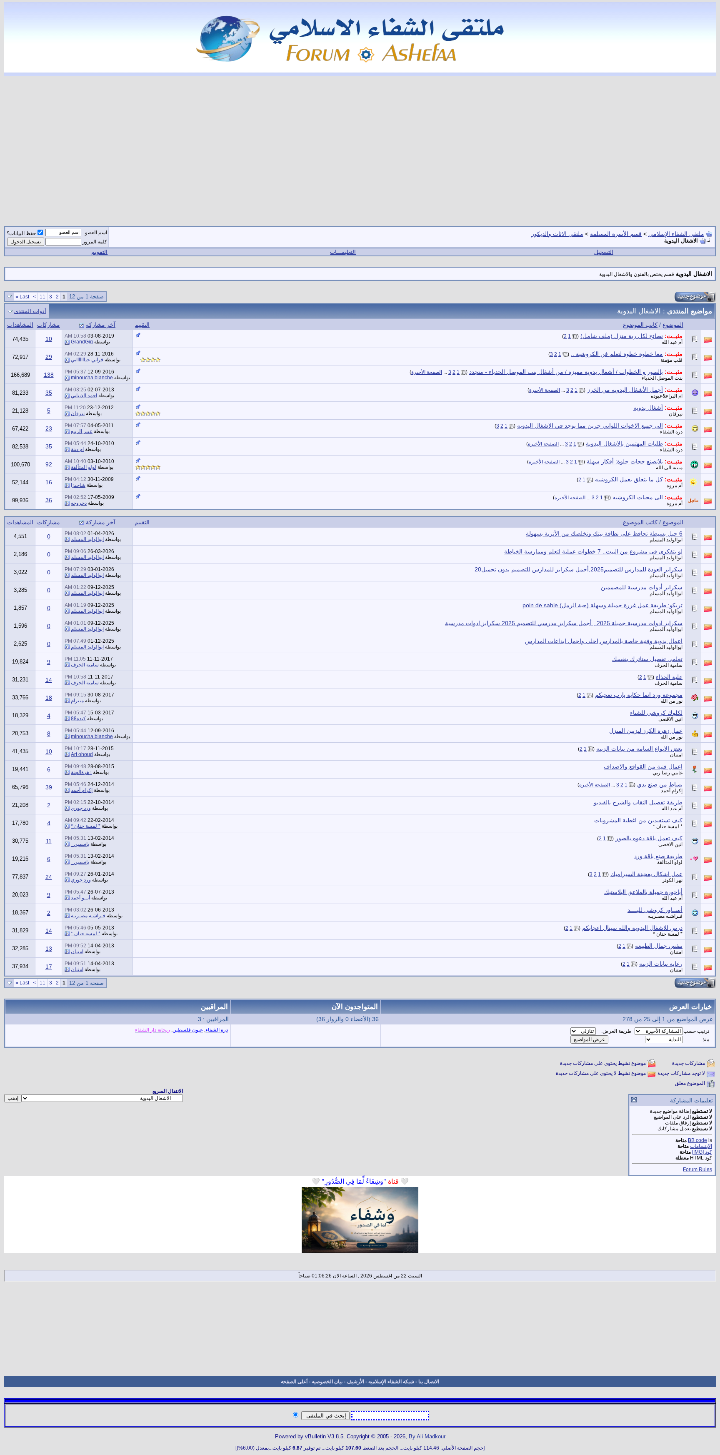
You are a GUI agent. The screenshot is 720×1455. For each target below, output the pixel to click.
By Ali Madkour (427, 1436)
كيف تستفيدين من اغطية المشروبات (638, 820)
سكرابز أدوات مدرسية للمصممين (641, 587)
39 (48, 787)
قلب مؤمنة (671, 360)
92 (48, 464)
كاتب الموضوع (640, 324)
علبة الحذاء (669, 677)
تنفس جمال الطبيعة (658, 945)
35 (48, 392)
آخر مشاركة (100, 324)
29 (48, 356)
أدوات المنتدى (30, 311)
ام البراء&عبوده (666, 396)
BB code (697, 1140)
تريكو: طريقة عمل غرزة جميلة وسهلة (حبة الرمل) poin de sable (602, 605)
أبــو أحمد (80, 898)
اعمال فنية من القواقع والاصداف (643, 766)
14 (48, 679)
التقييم (142, 324)
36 (48, 500)
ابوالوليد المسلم (666, 540)
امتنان (676, 755)
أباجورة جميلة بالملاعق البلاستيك (643, 892)
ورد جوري (81, 808)
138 (49, 374)
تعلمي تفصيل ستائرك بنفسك (647, 659)
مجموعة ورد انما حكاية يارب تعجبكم (638, 694)
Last (22, 297)
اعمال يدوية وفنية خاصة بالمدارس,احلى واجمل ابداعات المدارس (603, 641)
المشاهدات (20, 324)
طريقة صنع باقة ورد (658, 856)
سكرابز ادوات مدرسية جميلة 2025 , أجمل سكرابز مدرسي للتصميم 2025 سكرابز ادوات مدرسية (563, 623)
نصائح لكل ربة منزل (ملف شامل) (621, 336)
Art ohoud (82, 754)
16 (48, 482)
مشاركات (48, 324)
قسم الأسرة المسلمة (616, 233)
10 (48, 339)
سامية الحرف (668, 665)
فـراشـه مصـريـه (665, 916)
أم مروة (674, 485)
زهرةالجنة (81, 772)
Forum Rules (697, 1169)
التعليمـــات (343, 252)
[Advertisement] (360, 146)
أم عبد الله (672, 342)
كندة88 (78, 718)
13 (48, 948)
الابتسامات (701, 1146)
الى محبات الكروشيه (637, 497)
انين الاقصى (670, 719)
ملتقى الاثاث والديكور (557, 233)
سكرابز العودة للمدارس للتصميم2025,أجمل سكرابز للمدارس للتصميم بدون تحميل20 (578, 569)
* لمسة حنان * (667, 826)
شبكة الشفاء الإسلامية (391, 1382)
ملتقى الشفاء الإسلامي (676, 233)
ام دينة (77, 449)
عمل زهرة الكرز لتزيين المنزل (645, 730)
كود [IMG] (702, 1152)
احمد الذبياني (84, 395)
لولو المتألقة (83, 467)
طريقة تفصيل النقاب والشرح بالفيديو (638, 802)
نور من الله (671, 701)
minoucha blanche (92, 378)
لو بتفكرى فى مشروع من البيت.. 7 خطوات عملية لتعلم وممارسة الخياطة (593, 551)
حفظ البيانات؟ (21, 233)
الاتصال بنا (428, 1382)
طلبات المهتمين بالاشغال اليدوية (624, 443)
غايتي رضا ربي (667, 773)
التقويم (99, 252)
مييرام (77, 701)
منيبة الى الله (669, 468)
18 (48, 697)
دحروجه (79, 503)
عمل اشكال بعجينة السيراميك (646, 874)
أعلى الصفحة (294, 1382)
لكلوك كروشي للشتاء (656, 712)
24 (48, 877)
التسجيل (603, 252)
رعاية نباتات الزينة (660, 963)
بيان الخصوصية (327, 1382)
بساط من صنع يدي (659, 784)
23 (48, 428)
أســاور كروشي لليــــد (655, 910)
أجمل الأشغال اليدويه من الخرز (625, 389)
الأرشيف (355, 1382)
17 (48, 966)
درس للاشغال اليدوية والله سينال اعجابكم (632, 927)
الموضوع (672, 324)
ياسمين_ (80, 844)
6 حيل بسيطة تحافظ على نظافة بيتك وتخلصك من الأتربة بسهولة (604, 533)
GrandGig (82, 342)
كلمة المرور (94, 242)
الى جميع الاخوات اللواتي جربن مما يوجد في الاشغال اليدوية (590, 425)
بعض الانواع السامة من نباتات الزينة (639, 748)
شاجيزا (78, 485)
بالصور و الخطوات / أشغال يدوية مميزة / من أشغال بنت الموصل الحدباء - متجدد (566, 371)
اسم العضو (96, 232)
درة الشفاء (671, 432)
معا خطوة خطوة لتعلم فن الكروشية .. (617, 354)
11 (42, 297)
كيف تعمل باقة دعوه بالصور (648, 838)
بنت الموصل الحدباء (662, 378)
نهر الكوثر (672, 880)
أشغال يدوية (648, 407)
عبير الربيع (81, 431)
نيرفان (675, 414)
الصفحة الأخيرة (426, 372)
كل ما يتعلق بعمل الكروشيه (629, 479)
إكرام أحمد (671, 791)
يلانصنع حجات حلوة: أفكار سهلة (625, 461)
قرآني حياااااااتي (87, 360)
